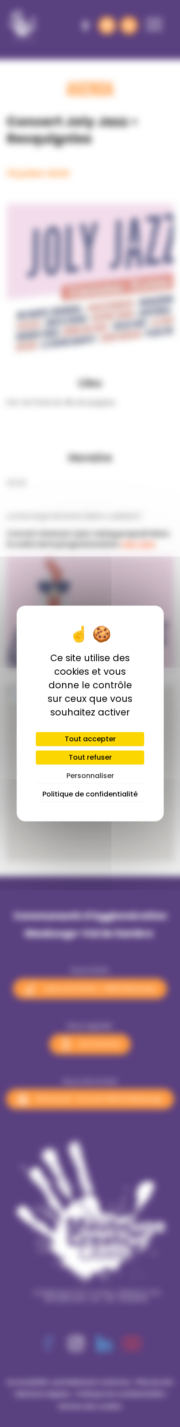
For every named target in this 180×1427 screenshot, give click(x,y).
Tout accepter (90, 739)
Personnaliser (90, 776)
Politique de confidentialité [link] (90, 794)
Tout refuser (90, 757)
